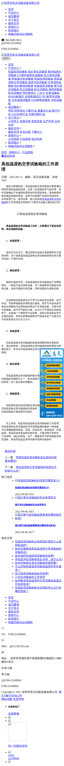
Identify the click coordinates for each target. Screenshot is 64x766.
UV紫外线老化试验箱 (30, 75)
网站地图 (6, 699)
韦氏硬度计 (29, 92)
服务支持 (13, 23)
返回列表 (9, 155)
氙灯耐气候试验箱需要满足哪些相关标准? (35, 525)
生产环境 (48, 121)
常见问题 (25, 131)
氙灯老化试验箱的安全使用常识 (30, 504)
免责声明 (18, 699)
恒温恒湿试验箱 (43, 78)
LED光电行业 (20, 114)
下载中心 (36, 131)
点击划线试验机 (21, 100)
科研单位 (19, 110)
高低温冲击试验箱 (22, 78)
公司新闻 (13, 139)
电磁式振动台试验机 (20, 34)
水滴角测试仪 (33, 96)
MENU (6, 58)
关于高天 (13, 19)
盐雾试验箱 (52, 92)
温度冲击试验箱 (37, 82)
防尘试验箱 (26, 89)
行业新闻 (25, 139)
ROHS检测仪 (16, 96)
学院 (11, 110)
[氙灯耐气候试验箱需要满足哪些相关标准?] (39, 516)
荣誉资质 (36, 121)
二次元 (41, 92)
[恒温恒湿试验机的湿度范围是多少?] (39, 480)
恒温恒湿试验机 (17, 71)
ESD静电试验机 (40, 100)
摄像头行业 (44, 110)
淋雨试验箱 (55, 89)
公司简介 (13, 121)
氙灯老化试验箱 (37, 71)
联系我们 (13, 30)
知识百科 (36, 139)
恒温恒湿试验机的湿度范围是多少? (32, 487)
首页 (11, 9)
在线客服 (13, 713)
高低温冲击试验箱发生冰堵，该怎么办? (39, 559)
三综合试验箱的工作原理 (30, 577)
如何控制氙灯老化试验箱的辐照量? (36, 562)
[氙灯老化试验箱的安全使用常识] (39, 497)
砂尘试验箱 (41, 89)
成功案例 (13, 16)
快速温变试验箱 (43, 85)
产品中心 (13, 12)
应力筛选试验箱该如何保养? (32, 573)
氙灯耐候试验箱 (23, 85)
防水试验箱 (15, 92)
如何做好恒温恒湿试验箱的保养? (34, 555)
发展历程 (25, 121)
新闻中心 (13, 26)
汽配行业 (31, 110)
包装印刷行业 (37, 114)
